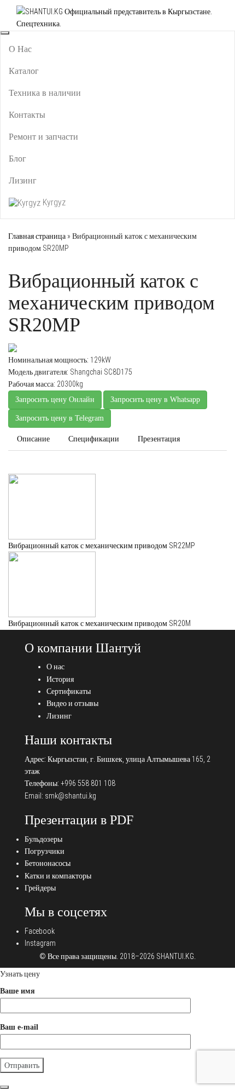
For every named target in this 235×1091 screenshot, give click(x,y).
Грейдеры (40, 887)
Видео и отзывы (72, 703)
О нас (55, 666)
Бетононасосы (47, 863)
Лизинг (23, 180)
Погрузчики (44, 851)
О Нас (20, 49)
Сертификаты (68, 691)
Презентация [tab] (159, 439)
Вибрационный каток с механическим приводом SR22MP (101, 545)
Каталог (24, 71)
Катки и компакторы (58, 875)
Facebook (40, 931)
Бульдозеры (43, 839)
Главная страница (37, 236)
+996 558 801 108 (88, 783)
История (60, 679)
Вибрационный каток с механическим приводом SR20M (99, 623)
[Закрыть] (4, 1087)
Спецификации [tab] (93, 439)
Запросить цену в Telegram (59, 418)
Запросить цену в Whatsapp (155, 399)
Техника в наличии (45, 93)
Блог (17, 158)
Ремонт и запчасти (43, 136)
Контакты (27, 115)
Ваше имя (17, 991)
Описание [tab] (33, 439)
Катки (45, 467)
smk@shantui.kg (70, 795)
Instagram (40, 943)
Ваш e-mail (19, 1027)
